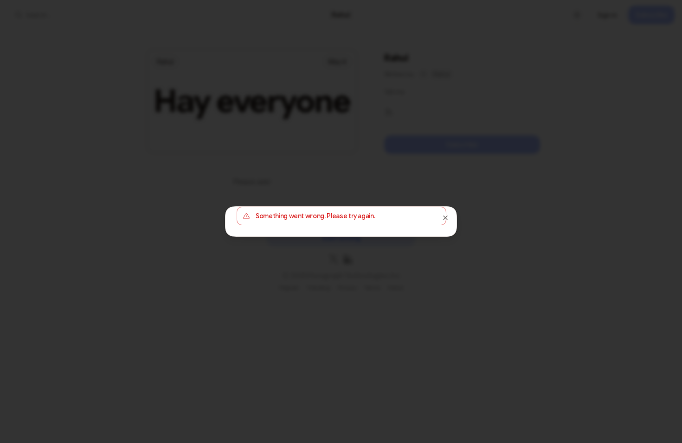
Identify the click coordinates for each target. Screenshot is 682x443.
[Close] (445, 218)
